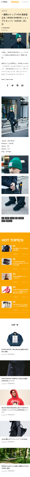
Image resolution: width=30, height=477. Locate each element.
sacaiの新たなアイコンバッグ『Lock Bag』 (15, 439)
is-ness (12, 218)
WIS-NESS (21, 218)
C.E (3, 218)
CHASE (7, 218)
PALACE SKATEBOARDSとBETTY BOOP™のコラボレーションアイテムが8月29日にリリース (15, 410)
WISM (3, 220)
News (15, 268)
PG (16, 218)
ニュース (4, 354)
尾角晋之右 (9, 220)
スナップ (4, 11)
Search (26, 2)
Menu (5, 2)
